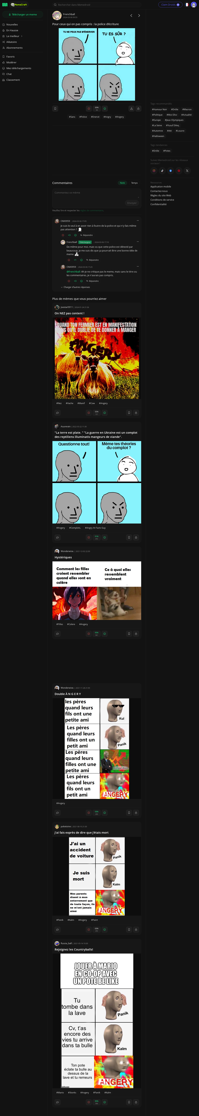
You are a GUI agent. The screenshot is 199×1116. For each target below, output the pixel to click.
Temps (134, 182)
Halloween (159, 136)
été (170, 130)
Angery (120, 116)
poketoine (66, 826)
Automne (158, 130)
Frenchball (69, 14)
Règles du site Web (160, 195)
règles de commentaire (91, 210)
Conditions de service (162, 199)
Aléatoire (11, 42)
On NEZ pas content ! (69, 313)
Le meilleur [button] (13, 36)
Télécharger (24, 14)
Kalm (71, 919)
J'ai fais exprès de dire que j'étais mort (82, 832)
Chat (9, 74)
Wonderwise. (67, 551)
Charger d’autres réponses (77, 287)
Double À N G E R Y (68, 694)
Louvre (180, 130)
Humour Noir (160, 109)
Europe (157, 119)
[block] (138, 108)
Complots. (76, 527)
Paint (95, 919)
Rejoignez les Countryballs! (74, 949)
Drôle (175, 109)
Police (84, 116)
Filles (60, 624)
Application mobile (160, 186)
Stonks (72, 1092)
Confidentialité (158, 204)
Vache (70, 403)
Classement (13, 79)
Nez (60, 403)
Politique (158, 114)
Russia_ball (66, 943)
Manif (82, 403)
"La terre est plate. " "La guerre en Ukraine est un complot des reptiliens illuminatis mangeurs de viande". (96, 435)
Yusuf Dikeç (173, 125)
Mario (61, 1092)
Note (122, 182)
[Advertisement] (172, 54)
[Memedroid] (4, 4)
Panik (60, 919)
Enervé (96, 116)
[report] (131, 108)
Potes (167, 150)
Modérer (11, 62)
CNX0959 (65, 221)
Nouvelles (12, 24)
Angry (108, 116)
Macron (188, 109)
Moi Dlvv (172, 114)
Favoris (10, 56)
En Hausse (12, 30)
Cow (92, 403)
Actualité (187, 114)
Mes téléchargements (18, 68)
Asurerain (66, 426)
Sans (73, 116)
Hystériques (63, 557)
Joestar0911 (67, 307)
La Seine (158, 125)
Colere (72, 624)
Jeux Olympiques (174, 119)
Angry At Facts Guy (96, 527)
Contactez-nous (159, 191)
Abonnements (14, 47)
